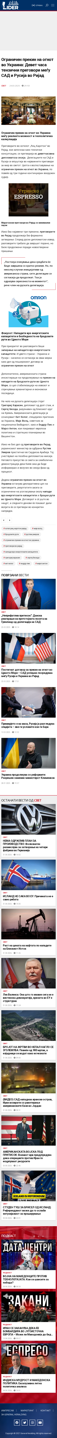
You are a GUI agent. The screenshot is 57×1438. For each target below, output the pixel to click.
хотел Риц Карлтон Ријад (16, 528)
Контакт (46, 1410)
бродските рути (12, 534)
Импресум (7, 1410)
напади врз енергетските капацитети (21, 552)
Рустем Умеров (32, 534)
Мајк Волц (38, 528)
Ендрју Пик (25, 563)
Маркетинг (27, 1410)
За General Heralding (13, 1414)
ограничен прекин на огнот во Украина (22, 540)
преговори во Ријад (13, 546)
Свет (3, 85)
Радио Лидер (10, 5)
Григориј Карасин (12, 558)
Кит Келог (9, 563)
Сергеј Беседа (33, 558)
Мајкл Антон (42, 563)
